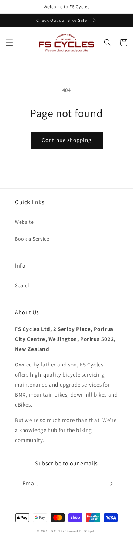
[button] (9, 42)
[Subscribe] (110, 483)
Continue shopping (67, 139)
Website (24, 222)
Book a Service (32, 238)
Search (23, 285)
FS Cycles (57, 531)
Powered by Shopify (80, 531)
